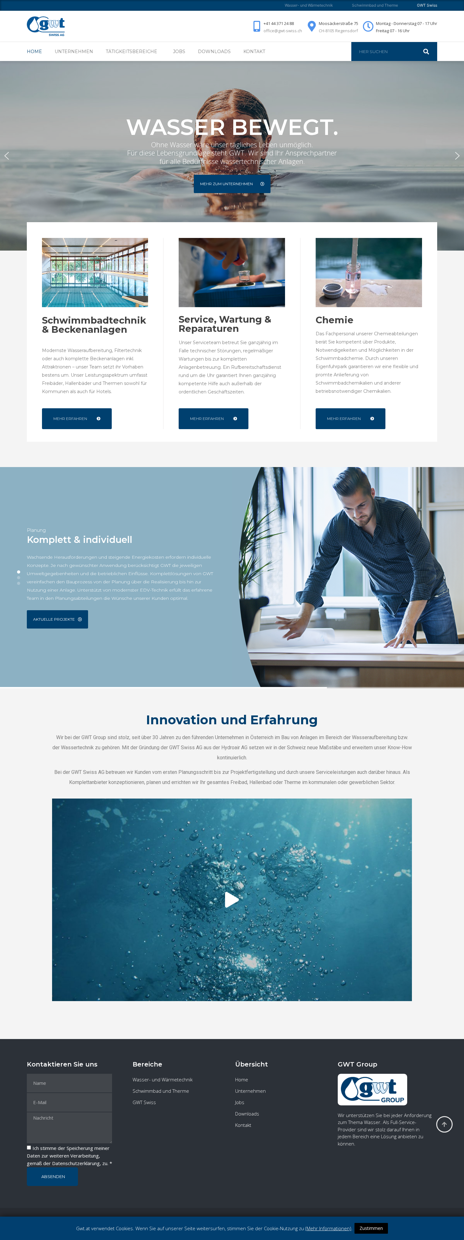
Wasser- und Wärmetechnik (309, 5)
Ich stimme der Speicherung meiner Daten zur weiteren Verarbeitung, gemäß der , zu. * (69, 1155)
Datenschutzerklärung (76, 1163)
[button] (7, 156)
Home (34, 51)
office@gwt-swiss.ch (283, 30)
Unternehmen (74, 51)
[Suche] (429, 51)
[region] (232, 156)
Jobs (179, 51)
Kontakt (254, 51)
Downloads (214, 51)
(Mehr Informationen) (328, 1228)
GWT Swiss (144, 1102)
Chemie (335, 319)
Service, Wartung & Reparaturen (225, 324)
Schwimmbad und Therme (375, 5)
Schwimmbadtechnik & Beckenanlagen (94, 325)
